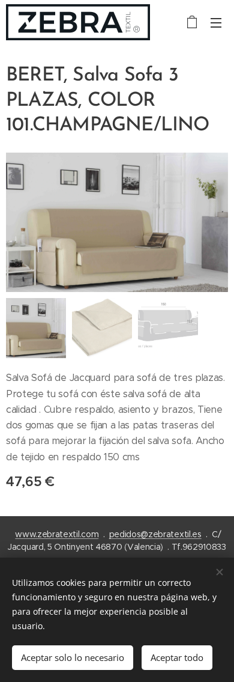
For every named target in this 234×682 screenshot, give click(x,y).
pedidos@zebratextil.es (155, 534)
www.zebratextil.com (56, 534)
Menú (216, 22)
